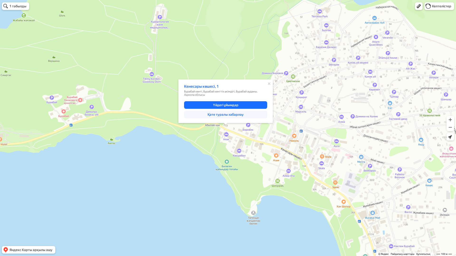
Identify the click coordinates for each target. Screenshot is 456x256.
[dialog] (225, 101)
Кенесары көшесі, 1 (201, 86)
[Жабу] (269, 84)
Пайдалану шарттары (402, 254)
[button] (419, 6)
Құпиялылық (423, 254)
